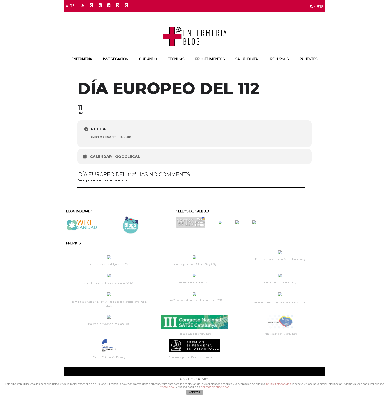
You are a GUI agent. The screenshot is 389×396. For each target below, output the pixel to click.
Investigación (115, 59)
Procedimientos (210, 59)
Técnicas (176, 59)
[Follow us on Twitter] (100, 5)
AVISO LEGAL (167, 387)
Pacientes (308, 59)
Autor (70, 5)
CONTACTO (316, 6)
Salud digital (247, 59)
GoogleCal (127, 156)
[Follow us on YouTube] (125, 5)
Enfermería (82, 59)
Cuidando (148, 59)
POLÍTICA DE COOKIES (278, 384)
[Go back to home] (195, 32)
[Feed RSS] (82, 5)
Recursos (279, 59)
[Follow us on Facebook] (91, 5)
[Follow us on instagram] (109, 5)
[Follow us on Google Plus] (117, 5)
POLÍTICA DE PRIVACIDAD (215, 387)
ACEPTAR (194, 392)
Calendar (101, 156)
